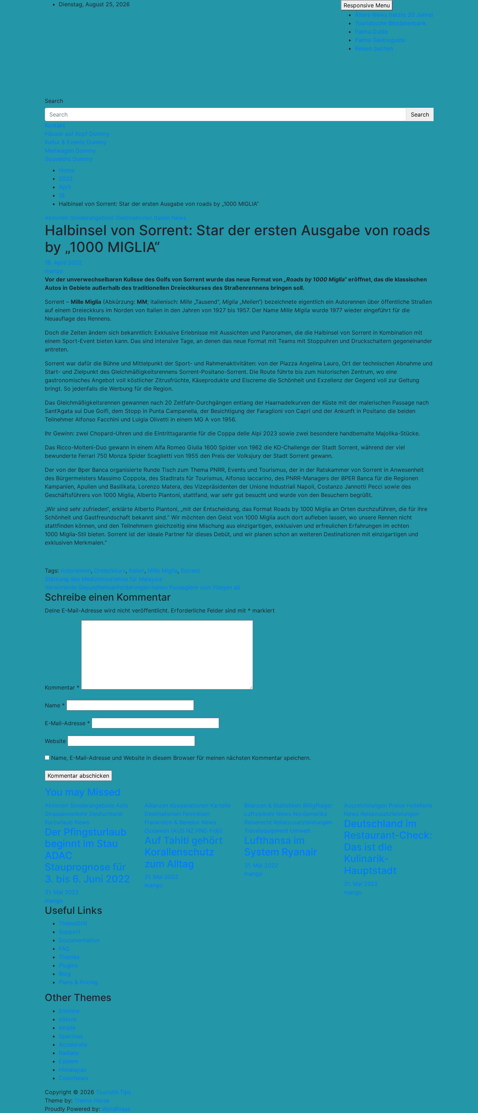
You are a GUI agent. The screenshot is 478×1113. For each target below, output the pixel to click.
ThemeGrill (73, 923)
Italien (162, 217)
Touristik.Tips (81, 69)
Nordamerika (310, 813)
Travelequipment (266, 830)
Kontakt (55, 125)
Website (55, 740)
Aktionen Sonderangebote (79, 217)
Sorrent (190, 570)
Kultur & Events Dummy (76, 142)
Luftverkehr (259, 813)
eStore (67, 1019)
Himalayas (72, 1069)
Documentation (79, 940)
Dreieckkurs (110, 570)
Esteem (68, 1061)
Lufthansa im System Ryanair (280, 846)
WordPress (116, 1108)
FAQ (64, 948)
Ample (67, 1027)
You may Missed (83, 792)
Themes (69, 956)
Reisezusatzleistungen (303, 822)
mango (54, 270)
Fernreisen (196, 813)
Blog (65, 973)
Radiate (69, 1052)
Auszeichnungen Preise (374, 805)
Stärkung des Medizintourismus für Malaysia (103, 578)
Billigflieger (317, 805)
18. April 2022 (63, 262)
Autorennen (76, 570)
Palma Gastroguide (380, 39)
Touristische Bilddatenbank (390, 23)
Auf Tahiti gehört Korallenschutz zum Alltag (184, 852)
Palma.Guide (371, 31)
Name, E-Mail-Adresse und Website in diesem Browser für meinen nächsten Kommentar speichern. (181, 757)
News (178, 217)
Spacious (71, 1036)
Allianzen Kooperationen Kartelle (188, 805)
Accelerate (73, 1044)
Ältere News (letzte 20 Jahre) (394, 14)
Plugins (68, 965)
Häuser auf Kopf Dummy (77, 133)
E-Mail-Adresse (67, 723)
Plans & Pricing (78, 982)
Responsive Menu (367, 5)
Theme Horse (92, 1100)
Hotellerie (419, 805)
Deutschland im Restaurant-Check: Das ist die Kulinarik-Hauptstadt (388, 847)
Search (54, 100)
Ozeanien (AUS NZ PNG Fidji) (184, 830)
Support (69, 931)
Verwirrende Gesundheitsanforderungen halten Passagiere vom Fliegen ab (142, 587)
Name (55, 705)
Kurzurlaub (59, 822)
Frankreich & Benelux (172, 822)
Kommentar (62, 687)
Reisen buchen (374, 48)
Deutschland (105, 813)
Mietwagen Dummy (70, 150)
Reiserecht (258, 822)
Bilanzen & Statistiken (272, 805)
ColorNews (73, 1078)
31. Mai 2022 (62, 892)
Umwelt (300, 830)
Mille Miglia (162, 570)
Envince (69, 1010)
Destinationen (134, 217)
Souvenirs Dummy (69, 158)
